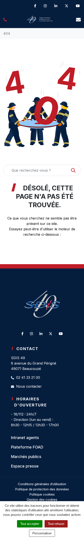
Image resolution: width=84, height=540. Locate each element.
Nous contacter (28, 386)
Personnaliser (42, 533)
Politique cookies (42, 494)
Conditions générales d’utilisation (42, 484)
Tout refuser (56, 524)
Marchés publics (26, 456)
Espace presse (25, 466)
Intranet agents (25, 437)
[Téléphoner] (5, 19)
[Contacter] (78, 19)
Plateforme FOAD (27, 447)
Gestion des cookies (42, 499)
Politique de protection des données (42, 489)
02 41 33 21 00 (27, 377)
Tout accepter (29, 524)
